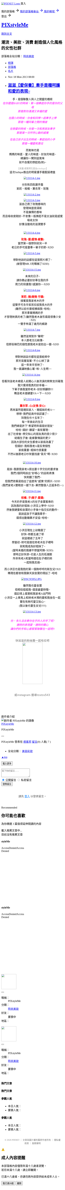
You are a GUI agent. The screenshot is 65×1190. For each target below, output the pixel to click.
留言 (34, 741)
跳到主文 (6, 33)
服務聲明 (36, 1143)
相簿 (10, 63)
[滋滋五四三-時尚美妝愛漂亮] (32, 683)
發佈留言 (7, 784)
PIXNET (16, 1140)
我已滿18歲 (8, 1183)
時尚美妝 (28, 56)
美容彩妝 (27, 751)
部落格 (12, 67)
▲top (4, 757)
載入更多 (7, 763)
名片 (10, 71)
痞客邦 (27, 741)
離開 (19, 1183)
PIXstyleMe (14, 25)
